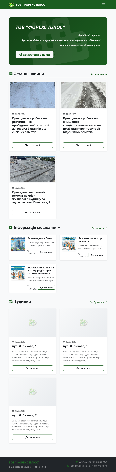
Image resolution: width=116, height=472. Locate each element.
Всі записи (98, 228)
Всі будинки (97, 302)
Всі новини (98, 74)
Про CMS (42, 466)
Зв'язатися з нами (36, 54)
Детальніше (46, 252)
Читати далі (32, 145)
